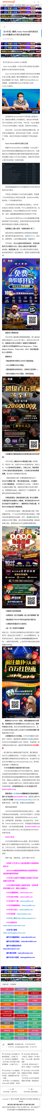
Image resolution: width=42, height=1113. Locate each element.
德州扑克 (31, 236)
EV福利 (35, 1000)
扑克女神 (21, 1030)
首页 (4, 5)
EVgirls (35, 989)
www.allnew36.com (28, 937)
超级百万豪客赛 (35, 1038)
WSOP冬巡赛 (7, 1015)
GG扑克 (15, 793)
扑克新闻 (10, 5)
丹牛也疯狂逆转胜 (21, 1019)
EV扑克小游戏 (11, 918)
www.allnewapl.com (25, 953)
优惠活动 (35, 1019)
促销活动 (7, 1023)
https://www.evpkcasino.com (14, 925)
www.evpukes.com (24, 914)
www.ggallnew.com (27, 957)
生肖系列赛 (21, 1034)
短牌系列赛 (7, 1038)
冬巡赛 (7, 1027)
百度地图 (35, 1099)
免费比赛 (21, 1023)
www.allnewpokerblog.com (22, 762)
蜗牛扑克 (21, 1038)
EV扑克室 (35, 997)
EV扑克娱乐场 (21, 997)
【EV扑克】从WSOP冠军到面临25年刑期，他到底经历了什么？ (30, 1080)
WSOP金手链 (21, 1015)
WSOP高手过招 (7, 1019)
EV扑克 (7, 997)
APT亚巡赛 (20, 989)
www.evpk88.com (19, 797)
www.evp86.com (27, 724)
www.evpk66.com (16, 62)
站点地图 (29, 1099)
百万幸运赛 (34, 1034)
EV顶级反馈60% (21, 1004)
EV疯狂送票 (21, 1000)
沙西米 (7, 1034)
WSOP (35, 1012)
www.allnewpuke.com (11, 949)
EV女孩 (29, 739)
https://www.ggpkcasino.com (14, 933)
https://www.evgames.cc (26, 918)
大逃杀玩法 (34, 1027)
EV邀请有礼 (7, 1004)
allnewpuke (21, 1047)
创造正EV (21, 1027)
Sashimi (21, 1012)
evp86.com (17, 730)
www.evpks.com (26, 892)
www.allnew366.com (28, 941)
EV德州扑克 (35, 993)
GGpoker (7, 1008)
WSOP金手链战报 (35, 1015)
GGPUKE (21, 1008)
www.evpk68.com (26, 910)
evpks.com (7, 993)
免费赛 (35, 1023)
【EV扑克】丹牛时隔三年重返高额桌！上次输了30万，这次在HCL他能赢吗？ (11, 1064)
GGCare (35, 1004)
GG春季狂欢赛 (7, 1012)
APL (7, 989)
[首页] (39, 1099)
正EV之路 (35, 1030)
